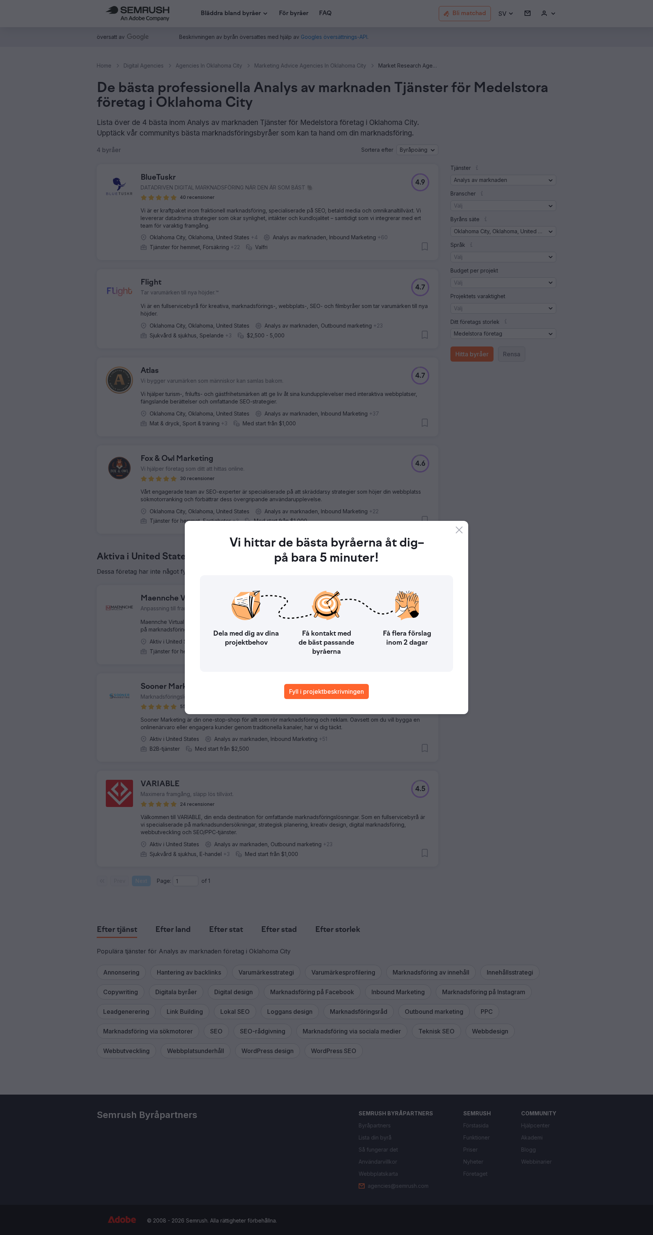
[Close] (459, 530)
